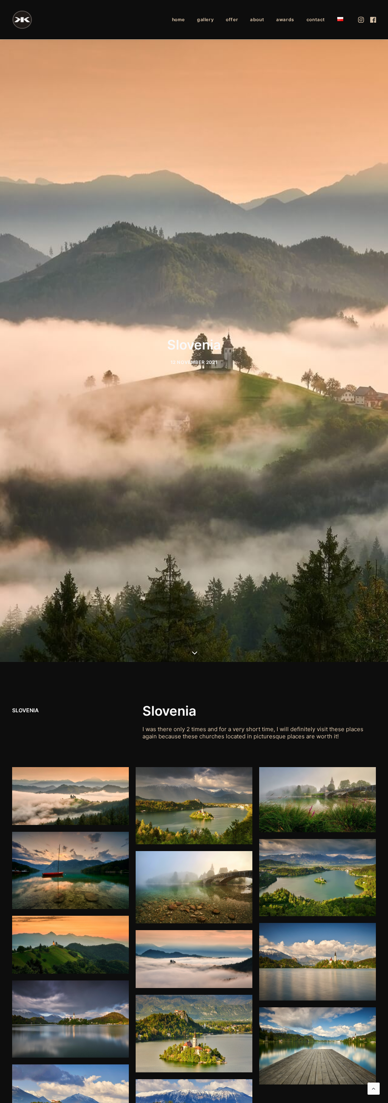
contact (316, 19)
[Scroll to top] (374, 1088)
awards (285, 19)
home (178, 19)
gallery (205, 19)
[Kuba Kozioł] (22, 19)
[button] (361, 19)
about (257, 19)
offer (232, 19)
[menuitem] (178, 19)
